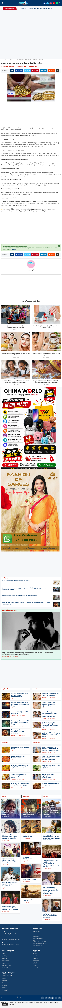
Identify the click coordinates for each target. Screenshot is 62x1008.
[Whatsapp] (57, 3)
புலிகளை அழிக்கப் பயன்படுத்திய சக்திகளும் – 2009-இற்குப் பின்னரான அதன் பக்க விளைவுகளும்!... (51, 890)
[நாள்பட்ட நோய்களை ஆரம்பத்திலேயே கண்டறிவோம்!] (37, 777)
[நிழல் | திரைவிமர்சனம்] (31, 871)
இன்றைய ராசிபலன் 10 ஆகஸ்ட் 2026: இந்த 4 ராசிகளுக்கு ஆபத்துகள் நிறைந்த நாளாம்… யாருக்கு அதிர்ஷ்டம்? (26, 603)
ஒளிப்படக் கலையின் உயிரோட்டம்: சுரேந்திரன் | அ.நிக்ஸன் (50, 915)
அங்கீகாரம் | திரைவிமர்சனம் (27, 858)
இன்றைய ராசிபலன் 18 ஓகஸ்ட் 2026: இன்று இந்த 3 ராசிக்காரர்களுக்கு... (20, 695)
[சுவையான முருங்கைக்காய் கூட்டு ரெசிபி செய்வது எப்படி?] (6, 768)
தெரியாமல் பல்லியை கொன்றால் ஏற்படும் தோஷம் (16, 581)
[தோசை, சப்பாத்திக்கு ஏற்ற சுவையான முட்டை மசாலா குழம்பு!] (6, 777)
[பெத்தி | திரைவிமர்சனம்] (31, 891)
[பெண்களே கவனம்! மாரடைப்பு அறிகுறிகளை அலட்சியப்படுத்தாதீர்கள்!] (37, 759)
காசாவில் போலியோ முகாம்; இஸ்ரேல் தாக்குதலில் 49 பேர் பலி (41, 8)
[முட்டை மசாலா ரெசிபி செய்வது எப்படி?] (6, 750)
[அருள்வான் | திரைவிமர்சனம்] (31, 826)
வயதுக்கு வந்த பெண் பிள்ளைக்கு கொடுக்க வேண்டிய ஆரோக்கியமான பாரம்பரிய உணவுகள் (50, 725)
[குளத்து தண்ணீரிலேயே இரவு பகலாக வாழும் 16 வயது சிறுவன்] (56, 597)
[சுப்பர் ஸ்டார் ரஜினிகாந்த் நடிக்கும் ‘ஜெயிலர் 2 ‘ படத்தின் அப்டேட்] (10, 874)
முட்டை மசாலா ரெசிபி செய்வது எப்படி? (20, 748)
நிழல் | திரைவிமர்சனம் (29, 879)
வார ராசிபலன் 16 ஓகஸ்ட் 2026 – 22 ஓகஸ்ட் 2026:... (20, 712)
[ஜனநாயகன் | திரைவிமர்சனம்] (31, 808)
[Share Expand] (57, 70)
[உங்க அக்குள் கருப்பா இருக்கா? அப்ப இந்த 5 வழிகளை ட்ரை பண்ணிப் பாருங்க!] (46, 341)
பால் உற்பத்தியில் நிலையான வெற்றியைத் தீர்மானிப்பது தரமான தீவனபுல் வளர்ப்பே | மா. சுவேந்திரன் (51, 810)
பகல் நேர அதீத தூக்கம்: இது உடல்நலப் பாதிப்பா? (50, 784)
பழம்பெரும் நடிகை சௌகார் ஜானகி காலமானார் (8, 812)
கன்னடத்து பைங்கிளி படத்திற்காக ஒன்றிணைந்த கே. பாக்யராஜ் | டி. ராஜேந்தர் (10, 908)
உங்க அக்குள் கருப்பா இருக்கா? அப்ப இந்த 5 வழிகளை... (46, 354)
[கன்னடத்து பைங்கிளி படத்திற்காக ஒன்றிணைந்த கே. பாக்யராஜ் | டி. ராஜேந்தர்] (10, 897)
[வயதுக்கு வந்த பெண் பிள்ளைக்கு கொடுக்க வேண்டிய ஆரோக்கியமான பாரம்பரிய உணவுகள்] (46, 369)
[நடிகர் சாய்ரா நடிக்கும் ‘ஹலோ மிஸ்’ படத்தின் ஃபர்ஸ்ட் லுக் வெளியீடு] (10, 850)
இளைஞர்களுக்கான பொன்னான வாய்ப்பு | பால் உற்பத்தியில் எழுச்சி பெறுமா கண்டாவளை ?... (51, 837)
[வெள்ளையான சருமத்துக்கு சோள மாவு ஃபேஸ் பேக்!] (15, 341)
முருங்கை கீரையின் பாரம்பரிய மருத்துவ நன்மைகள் (51, 766)
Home (5, 59)
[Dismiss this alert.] (59, 246)
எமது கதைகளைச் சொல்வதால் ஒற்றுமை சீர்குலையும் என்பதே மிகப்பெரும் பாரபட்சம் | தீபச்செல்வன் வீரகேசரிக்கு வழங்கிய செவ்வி (28, 653)
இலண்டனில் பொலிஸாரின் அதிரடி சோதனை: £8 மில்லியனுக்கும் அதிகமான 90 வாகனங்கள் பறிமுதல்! (24, 588)
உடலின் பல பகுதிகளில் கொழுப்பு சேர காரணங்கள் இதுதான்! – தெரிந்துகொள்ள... (51, 748)
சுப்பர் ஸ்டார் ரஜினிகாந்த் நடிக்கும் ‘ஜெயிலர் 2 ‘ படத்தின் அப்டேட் (9, 884)
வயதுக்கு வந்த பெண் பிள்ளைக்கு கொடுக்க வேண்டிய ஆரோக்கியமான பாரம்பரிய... (46, 381)
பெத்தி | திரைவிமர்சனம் (30, 900)
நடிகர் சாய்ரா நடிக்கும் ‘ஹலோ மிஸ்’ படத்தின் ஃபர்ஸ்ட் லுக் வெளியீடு (9, 860)
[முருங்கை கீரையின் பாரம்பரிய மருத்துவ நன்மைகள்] (37, 768)
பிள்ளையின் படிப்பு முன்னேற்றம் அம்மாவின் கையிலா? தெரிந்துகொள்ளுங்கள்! (15, 381)
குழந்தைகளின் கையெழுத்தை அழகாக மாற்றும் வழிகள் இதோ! (51, 734)
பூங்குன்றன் (6, 656)
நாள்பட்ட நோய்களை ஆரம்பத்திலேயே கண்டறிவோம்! (48, 776)
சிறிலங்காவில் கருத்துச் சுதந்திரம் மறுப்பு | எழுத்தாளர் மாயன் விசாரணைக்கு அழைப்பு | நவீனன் (51, 863)
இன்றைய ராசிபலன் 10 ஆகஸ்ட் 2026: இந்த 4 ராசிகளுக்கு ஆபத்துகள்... (20, 731)
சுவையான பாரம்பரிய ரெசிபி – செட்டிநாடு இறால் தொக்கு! (20, 784)
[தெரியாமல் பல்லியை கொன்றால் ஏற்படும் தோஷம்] (56, 582)
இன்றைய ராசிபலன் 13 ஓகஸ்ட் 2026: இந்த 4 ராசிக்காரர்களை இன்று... (20, 722)
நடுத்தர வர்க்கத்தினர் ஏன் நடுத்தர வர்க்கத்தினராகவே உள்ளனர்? (16, 326)
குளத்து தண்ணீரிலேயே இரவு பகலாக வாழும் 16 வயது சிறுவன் (19, 595)
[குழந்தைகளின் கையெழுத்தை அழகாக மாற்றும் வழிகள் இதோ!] (37, 735)
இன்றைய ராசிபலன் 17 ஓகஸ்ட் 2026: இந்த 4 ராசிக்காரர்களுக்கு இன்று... (20, 704)
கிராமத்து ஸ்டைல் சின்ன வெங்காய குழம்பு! (18, 757)
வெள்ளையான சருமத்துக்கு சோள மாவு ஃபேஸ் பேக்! (16, 354)
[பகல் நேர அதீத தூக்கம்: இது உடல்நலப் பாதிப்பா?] (37, 786)
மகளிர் (11, 59)
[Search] (59, 3)
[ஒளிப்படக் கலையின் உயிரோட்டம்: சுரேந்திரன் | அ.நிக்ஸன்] (51, 905)
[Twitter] (47, 3)
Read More (11, 1004)
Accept (5, 1004)
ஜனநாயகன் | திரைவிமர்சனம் (28, 813)
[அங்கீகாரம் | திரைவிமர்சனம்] (31, 848)
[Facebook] (44, 3)
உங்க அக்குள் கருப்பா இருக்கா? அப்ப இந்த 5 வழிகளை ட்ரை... (48, 704)
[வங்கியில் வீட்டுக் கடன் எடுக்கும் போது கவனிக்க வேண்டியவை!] (46, 314)
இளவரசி (11, 66)
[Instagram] (50, 3)
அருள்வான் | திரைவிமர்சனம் (27, 836)
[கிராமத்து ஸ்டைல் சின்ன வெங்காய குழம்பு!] (6, 759)
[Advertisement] (31, 23)
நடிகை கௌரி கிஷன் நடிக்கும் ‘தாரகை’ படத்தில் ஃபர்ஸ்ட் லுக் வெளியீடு (9, 836)
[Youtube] (54, 3)
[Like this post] (12, 70)
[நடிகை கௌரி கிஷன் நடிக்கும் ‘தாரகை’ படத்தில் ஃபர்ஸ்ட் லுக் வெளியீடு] (10, 826)
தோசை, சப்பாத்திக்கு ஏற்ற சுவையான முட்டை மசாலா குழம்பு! (19, 776)
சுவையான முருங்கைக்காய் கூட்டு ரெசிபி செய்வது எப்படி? (19, 766)
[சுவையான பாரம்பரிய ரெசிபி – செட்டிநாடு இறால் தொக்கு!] (6, 786)
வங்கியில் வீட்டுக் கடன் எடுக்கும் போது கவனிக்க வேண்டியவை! (46, 326)
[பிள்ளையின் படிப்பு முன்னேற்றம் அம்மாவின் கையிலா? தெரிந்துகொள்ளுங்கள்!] (15, 369)
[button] (18, 8)
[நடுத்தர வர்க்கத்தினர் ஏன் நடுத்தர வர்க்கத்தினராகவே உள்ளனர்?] (15, 314)
